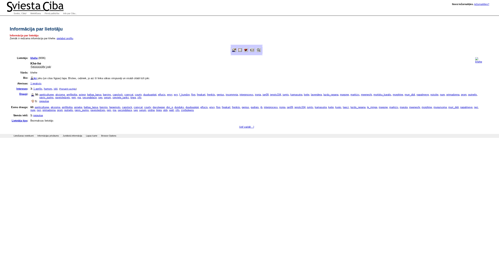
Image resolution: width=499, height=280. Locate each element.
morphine (398, 94)
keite (306, 94)
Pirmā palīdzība (52, 13)
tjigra (133, 97)
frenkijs (211, 94)
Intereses (21, 88)
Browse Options (108, 136)
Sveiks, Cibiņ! (20, 13)
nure (442, 94)
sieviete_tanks (120, 97)
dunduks (179, 107)
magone (344, 94)
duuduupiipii (150, 94)
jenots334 (275, 94)
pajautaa (44, 101)
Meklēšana (35, 13)
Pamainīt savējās (68, 89)
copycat (128, 94)
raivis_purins (46, 97)
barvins (107, 94)
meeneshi (366, 94)
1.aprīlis (37, 88)
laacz (346, 107)
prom (464, 94)
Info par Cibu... (70, 13)
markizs (354, 94)
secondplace (89, 97)
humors (48, 88)
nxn (39, 110)
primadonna (452, 94)
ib (261, 107)
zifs (139, 97)
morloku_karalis (382, 94)
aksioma (60, 94)
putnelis (472, 94)
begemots (114, 107)
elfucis (161, 94)
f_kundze (184, 94)
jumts (286, 94)
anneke (78, 107)
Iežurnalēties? (481, 4)
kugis (338, 107)
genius (220, 94)
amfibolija (71, 94)
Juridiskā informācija (72, 136)
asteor (82, 94)
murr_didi (410, 94)
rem (74, 97)
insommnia (232, 94)
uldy (165, 110)
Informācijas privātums (48, 136)
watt (171, 110)
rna (79, 97)
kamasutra (296, 94)
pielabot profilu (65, 38)
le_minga (372, 107)
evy (176, 94)
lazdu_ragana (330, 94)
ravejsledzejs (62, 97)
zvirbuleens (187, 110)
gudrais (255, 107)
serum (107, 97)
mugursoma (440, 107)
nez (476, 107)
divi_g (169, 107)
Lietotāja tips (19, 120)
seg (100, 97)
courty (138, 94)
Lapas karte (91, 136)
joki (56, 88)
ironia (258, 94)
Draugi (23, 94)
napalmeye (423, 94)
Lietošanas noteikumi (24, 136)
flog (193, 94)
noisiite (434, 94)
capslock (118, 94)
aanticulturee (46, 94)
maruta (404, 107)
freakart (201, 94)
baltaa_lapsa (94, 94)
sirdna (151, 110)
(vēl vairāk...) (246, 126)
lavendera (316, 94)
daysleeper (159, 107)
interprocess (246, 94)
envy (169, 94)
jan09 (266, 94)
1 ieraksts (36, 83)
